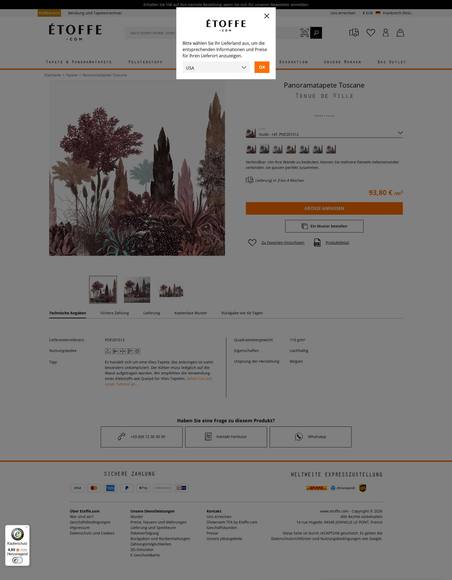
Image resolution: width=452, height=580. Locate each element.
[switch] (17, 560)
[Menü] (26, 528)
